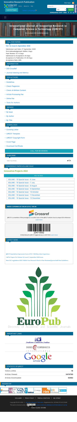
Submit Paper (12, 10)
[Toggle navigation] (5, 17)
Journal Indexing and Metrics (17, 73)
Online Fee (10, 98)
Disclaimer (18, 398)
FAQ (32, 6)
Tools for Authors (13, 103)
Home (20, 6)
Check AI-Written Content (16, 90)
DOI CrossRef (11, 69)
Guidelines (10, 82)
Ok (69, 160)
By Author (10, 116)
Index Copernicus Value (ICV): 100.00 (21, 206)
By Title (9, 120)
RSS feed (68, 3)
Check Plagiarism (13, 86)
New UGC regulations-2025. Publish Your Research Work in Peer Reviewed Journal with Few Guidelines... (37, 255)
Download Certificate (14, 146)
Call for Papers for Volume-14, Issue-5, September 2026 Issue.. (25, 252)
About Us (26, 6)
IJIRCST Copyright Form (15, 138)
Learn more (39, 220)
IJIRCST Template (13, 134)
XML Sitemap (57, 398)
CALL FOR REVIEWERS (39, 151)
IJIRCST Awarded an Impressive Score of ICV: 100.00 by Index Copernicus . (28, 249)
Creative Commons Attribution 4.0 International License (51, 405)
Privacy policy (29, 398)
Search (71, 10)
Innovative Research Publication (35, 402)
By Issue (9, 112)
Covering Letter (12, 130)
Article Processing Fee (14, 94)
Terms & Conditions (43, 398)
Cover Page (10, 142)
